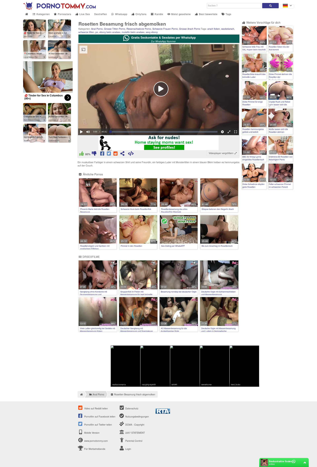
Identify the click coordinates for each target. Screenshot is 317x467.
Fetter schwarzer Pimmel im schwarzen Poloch (280, 185)
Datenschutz (131, 408)
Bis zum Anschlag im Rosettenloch (217, 245)
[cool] (82, 154)
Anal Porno (97, 28)
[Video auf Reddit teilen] (116, 154)
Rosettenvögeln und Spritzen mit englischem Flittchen (94, 247)
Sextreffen (100, 14)
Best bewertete (207, 14)
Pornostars (64, 14)
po (96, 32)
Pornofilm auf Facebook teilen (99, 416)
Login (128, 448)
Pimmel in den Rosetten (131, 245)
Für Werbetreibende (94, 448)
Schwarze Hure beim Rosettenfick (136, 209)
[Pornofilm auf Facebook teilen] (103, 154)
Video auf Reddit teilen (96, 408)
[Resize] (229, 131)
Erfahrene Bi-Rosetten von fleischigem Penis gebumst (281, 159)
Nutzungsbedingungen (137, 416)
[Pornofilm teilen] (122, 154)
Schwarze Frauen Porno (165, 28)
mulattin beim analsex (133, 32)
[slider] (93, 122)
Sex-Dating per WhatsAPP (173, 245)
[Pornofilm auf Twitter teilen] (109, 154)
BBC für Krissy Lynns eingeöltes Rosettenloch (253, 158)
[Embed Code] (131, 154)
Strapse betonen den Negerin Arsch (218, 209)
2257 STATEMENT (135, 432)
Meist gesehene (180, 14)
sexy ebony (152, 32)
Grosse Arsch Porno (189, 28)
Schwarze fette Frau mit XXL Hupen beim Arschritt (253, 48)
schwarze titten (86, 32)
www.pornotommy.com (96, 440)
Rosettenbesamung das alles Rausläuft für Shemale (174, 210)
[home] (81, 394)
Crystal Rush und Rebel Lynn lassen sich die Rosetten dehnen (279, 104)
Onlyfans (141, 14)
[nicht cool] (94, 154)
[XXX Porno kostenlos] (59, 9)
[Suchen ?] (270, 5)
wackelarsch (227, 28)
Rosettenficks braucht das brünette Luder (253, 75)
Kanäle (158, 14)
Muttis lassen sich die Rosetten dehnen (278, 130)
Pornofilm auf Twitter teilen (98, 424)
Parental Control (133, 440)
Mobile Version (92, 432)
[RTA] (163, 412)
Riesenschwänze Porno (138, 28)
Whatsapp (120, 14)
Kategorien (43, 14)
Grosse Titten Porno (114, 28)
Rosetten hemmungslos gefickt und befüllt (253, 130)
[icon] (26, 14)
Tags (228, 14)
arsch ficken (213, 28)
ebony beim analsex (109, 32)
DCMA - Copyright (134, 424)
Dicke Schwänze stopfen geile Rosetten (253, 185)
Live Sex (84, 14)
